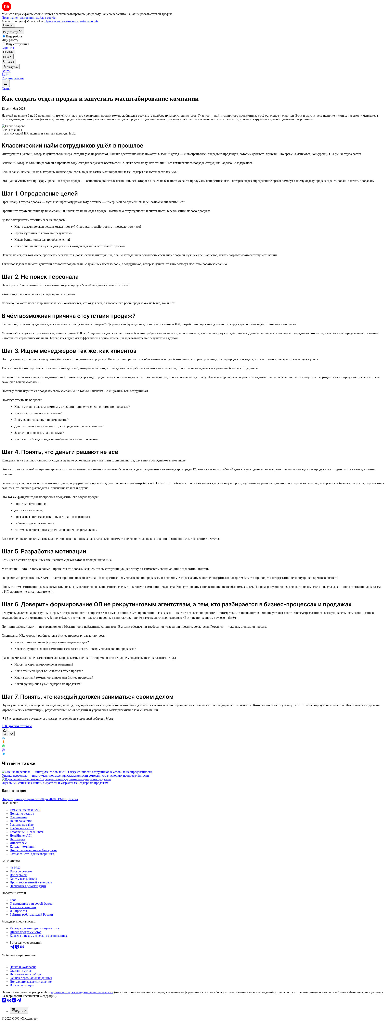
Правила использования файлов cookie (71, 21)
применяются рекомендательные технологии (82, 992)
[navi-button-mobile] (6, 83)
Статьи (6, 88)
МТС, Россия (69, 799)
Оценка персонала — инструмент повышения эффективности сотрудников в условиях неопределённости (75, 775)
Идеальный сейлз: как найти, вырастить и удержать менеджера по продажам (55, 783)
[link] (8, 61)
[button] (6, 71)
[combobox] (19, 1010)
